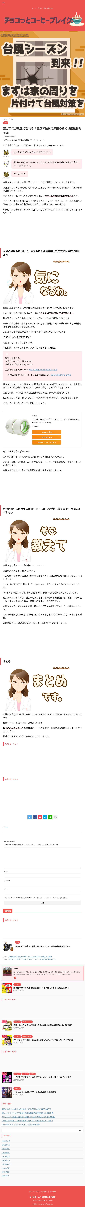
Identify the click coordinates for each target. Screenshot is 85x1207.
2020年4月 (6, 1156)
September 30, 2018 (61, 375)
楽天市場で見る (47, 437)
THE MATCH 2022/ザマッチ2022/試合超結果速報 (34, 1092)
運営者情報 (53, 1191)
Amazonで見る (47, 432)
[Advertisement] (42, 231)
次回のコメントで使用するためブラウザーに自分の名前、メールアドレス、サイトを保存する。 (37, 898)
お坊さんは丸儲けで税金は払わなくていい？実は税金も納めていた (43, 946)
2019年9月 (6, 1168)
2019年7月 (6, 1176)
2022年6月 (6, 1145)
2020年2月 (6, 1160)
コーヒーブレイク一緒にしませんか (42, 1200)
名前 (6, 872)
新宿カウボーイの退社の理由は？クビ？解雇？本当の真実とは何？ (41, 988)
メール (7, 880)
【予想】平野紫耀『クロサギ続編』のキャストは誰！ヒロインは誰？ (42, 1077)
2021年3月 (6, 1153)
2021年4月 (6, 1149)
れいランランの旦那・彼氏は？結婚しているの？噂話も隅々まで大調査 (43, 1040)
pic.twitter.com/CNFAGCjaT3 (43, 369)
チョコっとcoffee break (42, 1196)
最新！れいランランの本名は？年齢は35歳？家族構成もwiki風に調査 (42, 1025)
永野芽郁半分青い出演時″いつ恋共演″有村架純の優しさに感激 (30, 957)
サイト (6, 889)
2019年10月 (6, 1164)
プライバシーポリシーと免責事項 (38, 1191)
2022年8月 (6, 1141)
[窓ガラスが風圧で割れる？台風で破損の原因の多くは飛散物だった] (45, 817)
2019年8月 (6, 1172)
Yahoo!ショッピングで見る (47, 442)
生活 (6, 827)
